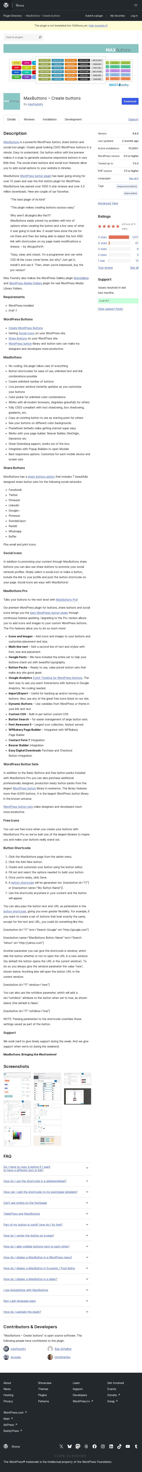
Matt (8, 1418)
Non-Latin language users (19, 1301)
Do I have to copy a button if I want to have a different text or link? (26, 1168)
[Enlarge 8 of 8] (86, 1093)
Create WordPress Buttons (26, 328)
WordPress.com (15, 1412)
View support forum (110, 309)
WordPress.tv (83, 1401)
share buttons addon (41, 476)
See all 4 (134, 178)
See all (134, 267)
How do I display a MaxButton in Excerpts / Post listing (39, 1268)
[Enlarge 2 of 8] (26, 1105)
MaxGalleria (81, 278)
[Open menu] (136, 5)
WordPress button (20, 343)
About (7, 1383)
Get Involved (115, 1383)
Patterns (43, 1401)
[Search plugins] (40, 37)
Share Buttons (18, 338)
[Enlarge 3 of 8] (26, 1130)
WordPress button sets (18, 806)
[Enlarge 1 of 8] (26, 1077)
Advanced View (108, 203)
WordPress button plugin (35, 176)
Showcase (44, 1383)
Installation (50, 119)
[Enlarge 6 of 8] (56, 1140)
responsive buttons (127, 186)
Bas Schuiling (63, 1349)
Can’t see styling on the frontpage (25, 1203)
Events (111, 1389)
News (7, 1389)
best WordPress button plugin (49, 612)
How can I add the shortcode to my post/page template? (40, 1192)
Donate (113, 1395)
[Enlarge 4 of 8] (56, 1077)
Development (73, 119)
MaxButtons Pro (66, 599)
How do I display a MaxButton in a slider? (30, 1279)
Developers (80, 1395)
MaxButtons (11, 142)
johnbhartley (63, 1357)
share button (130, 193)
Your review (105, 267)
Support (133, 119)
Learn (76, 1383)
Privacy (8, 1401)
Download (130, 101)
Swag (112, 1401)
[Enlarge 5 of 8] (56, 1108)
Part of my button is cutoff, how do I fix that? (33, 1224)
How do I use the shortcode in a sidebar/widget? (34, 1181)
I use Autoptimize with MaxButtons (25, 1290)
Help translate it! (98, 25)
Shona (16, 1446)
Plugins (42, 1395)
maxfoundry (35, 104)
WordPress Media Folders (25, 283)
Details (11, 119)
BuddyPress (12, 1431)
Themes (43, 1389)
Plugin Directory (12, 15)
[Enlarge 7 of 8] (86, 1077)
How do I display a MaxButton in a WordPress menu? (37, 1257)
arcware (16, 1357)
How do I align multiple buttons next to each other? (36, 1246)
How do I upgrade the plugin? (22, 1312)
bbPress (10, 1425)
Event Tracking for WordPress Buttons (57, 678)
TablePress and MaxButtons (21, 1213)
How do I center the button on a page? (28, 1235)
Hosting (8, 1395)
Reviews (29, 119)
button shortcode (22, 882)
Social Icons (26, 333)
